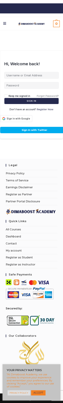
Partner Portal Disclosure (23, 201)
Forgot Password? (48, 95)
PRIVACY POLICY (19, 392)
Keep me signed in (19, 95)
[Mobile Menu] (4, 23)
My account (14, 250)
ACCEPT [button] (38, 392)
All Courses (13, 229)
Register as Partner (19, 194)
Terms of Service (17, 180)
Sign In (31, 101)
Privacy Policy (15, 173)
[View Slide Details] (31, 353)
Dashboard (13, 236)
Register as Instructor (20, 264)
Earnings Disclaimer (19, 187)
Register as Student (19, 257)
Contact (11, 243)
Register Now (45, 109)
